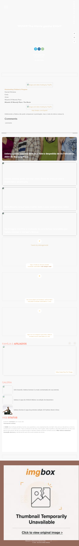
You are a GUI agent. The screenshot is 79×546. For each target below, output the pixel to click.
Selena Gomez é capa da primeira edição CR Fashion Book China (36, 410)
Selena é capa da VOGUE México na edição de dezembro (33, 400)
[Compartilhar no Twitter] (35, 49)
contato (12, 422)
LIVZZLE (48, 540)
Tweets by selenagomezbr (39, 245)
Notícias (38, 45)
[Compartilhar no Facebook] (39, 49)
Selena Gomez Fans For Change (64, 372)
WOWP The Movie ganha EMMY (40, 26)
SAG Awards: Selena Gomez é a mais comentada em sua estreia (36, 390)
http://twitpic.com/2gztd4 (39, 110)
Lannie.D (54, 540)
